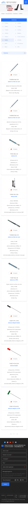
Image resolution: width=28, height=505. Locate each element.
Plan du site (16, 496)
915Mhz (6, 36)
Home (2, 13)
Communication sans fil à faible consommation (22, 496)
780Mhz (6, 33)
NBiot (6, 46)
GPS (18, 46)
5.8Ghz (20, 13)
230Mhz (19, 23)
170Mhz (6, 23)
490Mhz (19, 29)
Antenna (15, 13)
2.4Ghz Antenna (21, 36)
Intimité (3, 495)
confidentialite (10, 495)
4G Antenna (20, 43)
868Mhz (19, 33)
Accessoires (9, 13)
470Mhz (6, 29)
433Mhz (19, 26)
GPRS (6, 43)
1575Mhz (19, 40)
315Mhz (6, 26)
